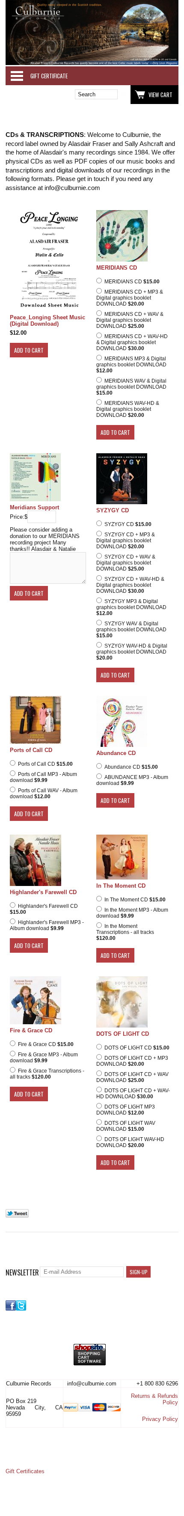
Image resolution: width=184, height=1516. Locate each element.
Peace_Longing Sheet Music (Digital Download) (47, 320)
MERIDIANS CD (116, 268)
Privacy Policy (160, 1419)
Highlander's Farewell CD (43, 892)
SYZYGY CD (112, 510)
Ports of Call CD (31, 750)
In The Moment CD (120, 886)
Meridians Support (34, 507)
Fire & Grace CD (31, 1030)
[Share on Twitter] (17, 1216)
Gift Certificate (49, 75)
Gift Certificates (25, 1471)
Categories (16, 75)
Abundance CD (116, 753)
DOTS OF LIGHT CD (122, 1034)
